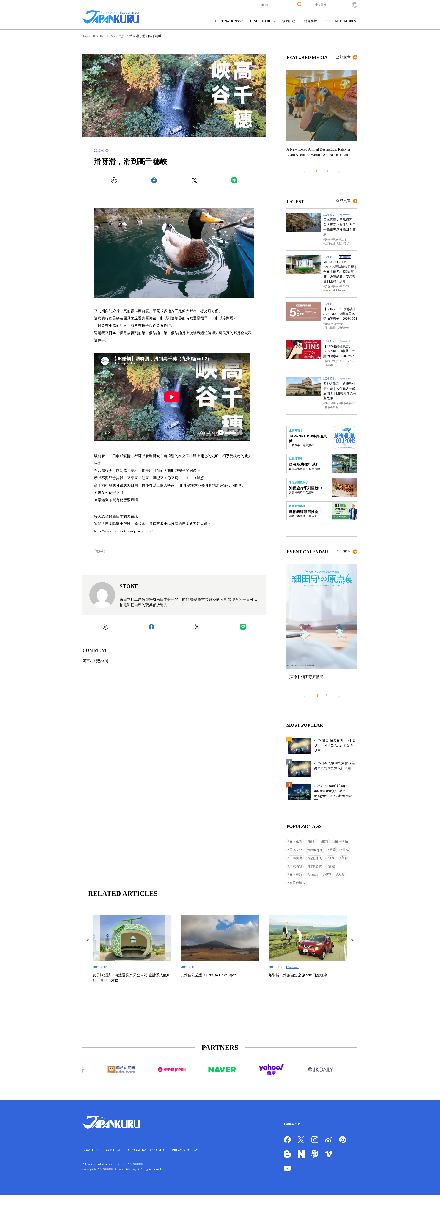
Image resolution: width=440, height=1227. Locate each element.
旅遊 (331, 866)
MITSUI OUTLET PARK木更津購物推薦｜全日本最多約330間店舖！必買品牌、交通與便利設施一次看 (340, 271)
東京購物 (295, 866)
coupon (345, 361)
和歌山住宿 (348, 403)
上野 (343, 239)
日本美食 (295, 858)
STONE (129, 586)
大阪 (341, 874)
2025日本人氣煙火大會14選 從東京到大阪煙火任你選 (334, 765)
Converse (338, 323)
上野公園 (330, 243)
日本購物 (341, 841)
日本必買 (315, 866)
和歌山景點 (331, 407)
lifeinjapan (316, 850)
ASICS (345, 286)
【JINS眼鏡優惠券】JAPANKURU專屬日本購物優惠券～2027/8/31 (339, 351)
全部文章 (343, 57)
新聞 (332, 850)
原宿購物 (343, 327)
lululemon (339, 290)
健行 (335, 403)
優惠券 (329, 365)
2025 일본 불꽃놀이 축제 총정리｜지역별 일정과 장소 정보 (335, 745)
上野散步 (343, 243)
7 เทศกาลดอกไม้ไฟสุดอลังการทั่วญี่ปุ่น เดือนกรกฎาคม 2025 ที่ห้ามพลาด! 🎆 (335, 792)
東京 (335, 239)
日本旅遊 (295, 841)
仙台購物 (330, 327)
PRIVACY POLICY (185, 1150)
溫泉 (331, 858)
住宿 (327, 403)
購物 (327, 239)
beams (328, 290)
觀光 (100, 551)
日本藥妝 (295, 874)
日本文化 (295, 850)
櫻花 (328, 874)
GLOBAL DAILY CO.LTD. (146, 1150)
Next (339, 170)
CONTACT (113, 1150)
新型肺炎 (315, 858)
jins (353, 361)
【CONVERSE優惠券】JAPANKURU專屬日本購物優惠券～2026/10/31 (340, 313)
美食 (327, 286)
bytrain (313, 874)
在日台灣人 (297, 883)
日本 (312, 841)
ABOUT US (90, 1150)
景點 (345, 850)
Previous (304, 170)
